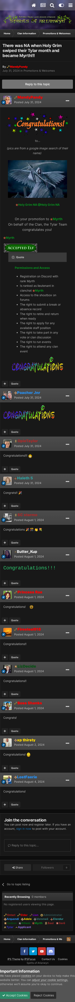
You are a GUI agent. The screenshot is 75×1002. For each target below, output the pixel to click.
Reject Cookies (43, 995)
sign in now (23, 828)
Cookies (63, 959)
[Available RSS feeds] (68, 939)
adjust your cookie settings (50, 980)
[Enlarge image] (37, 178)
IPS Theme (14, 959)
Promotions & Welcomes (39, 70)
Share (19, 867)
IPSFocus (29, 959)
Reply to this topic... (25, 845)
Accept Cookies (16, 995)
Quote (14, 383)
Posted (27, 102)
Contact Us (48, 959)
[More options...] (67, 100)
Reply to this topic (37, 84)
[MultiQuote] (5, 384)
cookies (26, 975)
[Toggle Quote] (13, 257)
